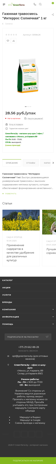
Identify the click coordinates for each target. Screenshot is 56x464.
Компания (9, 309)
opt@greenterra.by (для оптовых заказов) (30, 357)
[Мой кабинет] (45, 4)
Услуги (6, 295)
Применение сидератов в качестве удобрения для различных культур (20, 253)
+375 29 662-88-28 (28, 347)
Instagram (24, 434)
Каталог (7, 280)
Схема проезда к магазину (30, 423)
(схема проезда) (12, 145)
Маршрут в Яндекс (30, 417)
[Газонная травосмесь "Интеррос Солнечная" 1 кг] (28, 75)
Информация (10, 317)
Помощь (7, 324)
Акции (6, 287)
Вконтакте (17, 434)
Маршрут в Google (30, 420)
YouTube (32, 434)
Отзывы (30, 163)
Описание (12, 163)
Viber (39, 434)
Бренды (7, 302)
